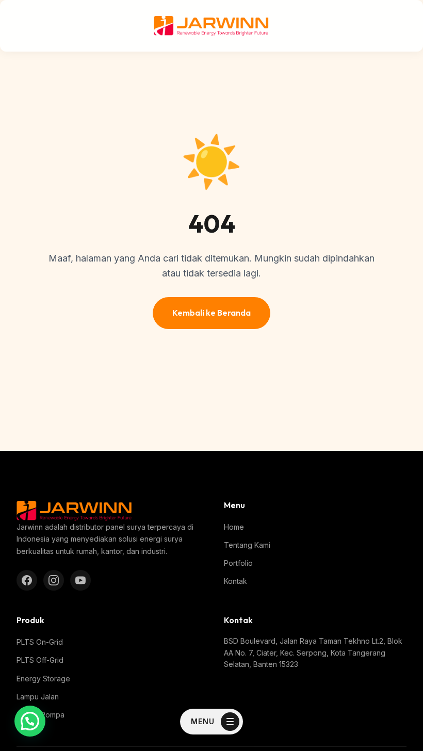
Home (234, 527)
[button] (29, 721)
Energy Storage (43, 678)
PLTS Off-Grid (40, 660)
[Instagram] (53, 580)
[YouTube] (80, 580)
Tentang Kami (247, 545)
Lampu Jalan (38, 696)
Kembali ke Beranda (211, 312)
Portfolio (238, 563)
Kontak (235, 581)
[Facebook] (27, 580)
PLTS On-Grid (40, 642)
